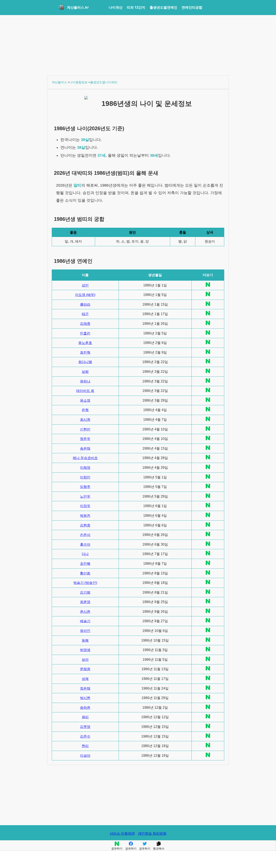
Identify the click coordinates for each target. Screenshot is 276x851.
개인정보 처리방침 (152, 833)
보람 (85, 371)
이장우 (85, 506)
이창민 (85, 477)
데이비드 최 (85, 391)
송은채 (85, 448)
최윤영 (85, 602)
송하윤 (85, 707)
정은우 (85, 439)
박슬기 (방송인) (85, 583)
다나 (85, 554)
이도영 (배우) (85, 295)
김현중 (85, 525)
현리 (85, 746)
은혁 (85, 410)
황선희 (85, 573)
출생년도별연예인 (163, 7)
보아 (85, 659)
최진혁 (85, 352)
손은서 (85, 535)
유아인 (85, 631)
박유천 (85, 515)
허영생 (85, 650)
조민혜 (85, 563)
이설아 (85, 755)
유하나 (85, 381)
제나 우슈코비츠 (85, 458)
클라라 (85, 304)
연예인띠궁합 (192, 7)
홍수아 (85, 544)
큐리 (85, 717)
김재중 (85, 323)
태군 (85, 314)
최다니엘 (85, 362)
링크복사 (158, 848)
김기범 (85, 592)
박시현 (85, 698)
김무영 (85, 727)
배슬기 (85, 621)
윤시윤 (85, 611)
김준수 (85, 736)
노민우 (85, 496)
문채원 (85, 669)
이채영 (85, 467)
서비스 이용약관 (122, 833)
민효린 (85, 333)
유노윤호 (85, 343)
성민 (85, 285)
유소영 (85, 400)
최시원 (85, 419)
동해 (85, 640)
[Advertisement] (138, 45)
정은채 (85, 688)
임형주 (85, 487)
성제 (85, 679)
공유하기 (116, 848)
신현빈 (85, 429)
